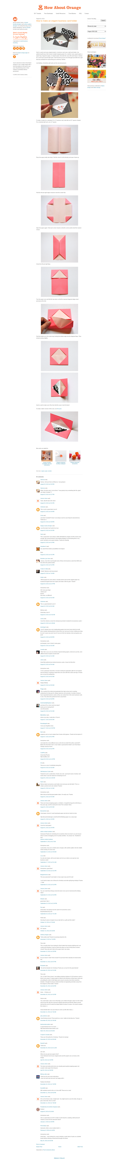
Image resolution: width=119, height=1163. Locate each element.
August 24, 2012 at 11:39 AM (47, 623)
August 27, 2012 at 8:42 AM (47, 719)
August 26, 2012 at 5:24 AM (47, 711)
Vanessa (42, 479)
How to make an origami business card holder (56, 21)
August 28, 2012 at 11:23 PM (47, 759)
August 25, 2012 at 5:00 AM (47, 664)
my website (27, 27)
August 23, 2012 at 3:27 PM (47, 494)
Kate (41, 732)
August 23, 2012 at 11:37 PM (47, 583)
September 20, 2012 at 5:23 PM (48, 895)
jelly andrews (43, 1016)
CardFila (42, 752)
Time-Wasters (72, 13)
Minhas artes (43, 1074)
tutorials (50, 471)
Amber (42, 577)
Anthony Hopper (44, 934)
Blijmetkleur (43, 715)
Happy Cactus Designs (46, 525)
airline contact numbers (46, 831)
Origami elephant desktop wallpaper (61, 463)
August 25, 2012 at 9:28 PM (47, 699)
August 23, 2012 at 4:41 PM (47, 554)
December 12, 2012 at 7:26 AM (48, 1012)
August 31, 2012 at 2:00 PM (47, 827)
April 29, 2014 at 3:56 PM (46, 1070)
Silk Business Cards (45, 771)
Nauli (41, 781)
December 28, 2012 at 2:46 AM (48, 1020)
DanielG (42, 1043)
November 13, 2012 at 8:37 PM (48, 961)
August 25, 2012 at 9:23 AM (47, 676)
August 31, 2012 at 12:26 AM (47, 778)
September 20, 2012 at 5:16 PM (48, 884)
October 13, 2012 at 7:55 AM (47, 922)
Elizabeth (42, 965)
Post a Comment (40, 1144)
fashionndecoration (45, 1024)
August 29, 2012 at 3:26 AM (47, 767)
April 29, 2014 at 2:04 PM (46, 1060)
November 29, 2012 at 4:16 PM (48, 994)
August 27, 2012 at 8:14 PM (47, 736)
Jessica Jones (44, 498)
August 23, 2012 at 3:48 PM (47, 522)
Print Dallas (43, 1125)
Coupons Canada (44, 1034)
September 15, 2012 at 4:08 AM (48, 852)
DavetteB (42, 1088)
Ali (41, 763)
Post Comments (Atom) (49, 1150)
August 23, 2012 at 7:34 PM (47, 573)
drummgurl (43, 627)
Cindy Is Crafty (44, 568)
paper (46, 471)
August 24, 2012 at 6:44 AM (47, 606)
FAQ (80, 13)
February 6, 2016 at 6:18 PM (47, 1130)
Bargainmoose (44, 874)
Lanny (42, 618)
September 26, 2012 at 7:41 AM (48, 913)
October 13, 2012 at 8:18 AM (47, 930)
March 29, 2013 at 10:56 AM (47, 1030)
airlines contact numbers (46, 839)
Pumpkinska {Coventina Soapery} (48, 1107)
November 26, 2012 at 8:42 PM (48, 986)
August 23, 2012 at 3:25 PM (47, 484)
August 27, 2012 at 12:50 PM (47, 728)
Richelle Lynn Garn (45, 558)
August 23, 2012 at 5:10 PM (47, 565)
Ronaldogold (43, 723)
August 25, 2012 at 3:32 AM (47, 645)
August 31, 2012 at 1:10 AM (47, 788)
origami (42, 471)
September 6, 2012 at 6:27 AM (48, 841)
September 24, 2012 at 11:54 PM (48, 903)
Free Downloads (48, 13)
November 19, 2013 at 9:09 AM (48, 1039)
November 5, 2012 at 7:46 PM (47, 939)
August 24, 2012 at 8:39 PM (47, 637)
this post (59, 408)
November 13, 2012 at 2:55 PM (48, 951)
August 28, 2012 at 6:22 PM (47, 748)
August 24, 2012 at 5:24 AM (47, 597)
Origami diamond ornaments (74, 463)
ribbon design (96, 87)
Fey (41, 907)
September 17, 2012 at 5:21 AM (48, 862)
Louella (42, 649)
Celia (41, 515)
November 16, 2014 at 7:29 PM (48, 1084)
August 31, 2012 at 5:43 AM (47, 796)
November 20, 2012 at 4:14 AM (48, 970)
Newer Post (39, 1146)
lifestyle (42, 899)
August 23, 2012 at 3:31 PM (47, 503)
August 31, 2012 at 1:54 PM (47, 819)
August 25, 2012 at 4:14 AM (47, 656)
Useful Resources (60, 13)
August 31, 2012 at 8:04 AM (47, 807)
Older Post (80, 1146)
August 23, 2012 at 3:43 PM (47, 511)
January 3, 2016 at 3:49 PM (47, 1121)
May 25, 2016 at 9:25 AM (46, 1140)
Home (59, 1146)
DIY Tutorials (37, 13)
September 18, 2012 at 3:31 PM (48, 870)
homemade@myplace (46, 703)
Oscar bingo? (102, 38)
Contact (87, 13)
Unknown (42, 507)
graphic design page (22, 52)
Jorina (42, 659)
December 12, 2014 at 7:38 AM (48, 1103)
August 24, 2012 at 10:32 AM (47, 614)
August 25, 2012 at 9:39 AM (47, 685)
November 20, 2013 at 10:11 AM (48, 1047)
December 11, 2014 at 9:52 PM (48, 1092)
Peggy (42, 689)
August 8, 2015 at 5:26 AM (47, 1111)
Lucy (41, 855)
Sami (41, 534)
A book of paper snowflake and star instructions (47, 464)
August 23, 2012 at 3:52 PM (47, 530)
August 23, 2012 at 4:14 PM (47, 542)
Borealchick (43, 811)
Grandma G (43, 546)
